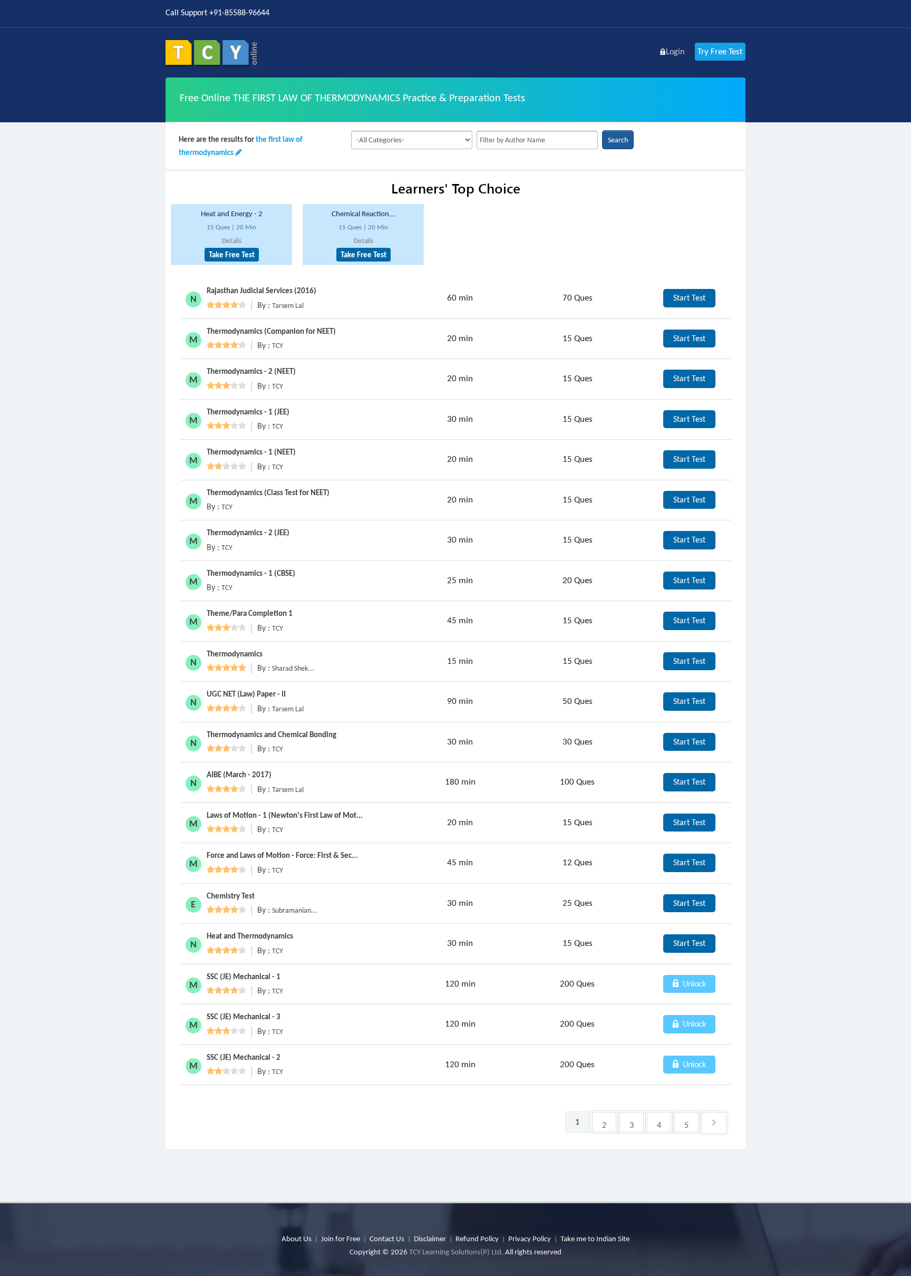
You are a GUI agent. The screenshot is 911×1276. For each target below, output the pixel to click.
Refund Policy (477, 1238)
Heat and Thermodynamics (250, 936)
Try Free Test (720, 51)
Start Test (689, 298)
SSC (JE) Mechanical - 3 (243, 1016)
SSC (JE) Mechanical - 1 (243, 976)
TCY (277, 345)
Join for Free (340, 1238)
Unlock (693, 984)
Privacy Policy (529, 1238)
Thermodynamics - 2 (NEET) (251, 371)
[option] (231, 235)
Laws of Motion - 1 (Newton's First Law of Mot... (285, 815)
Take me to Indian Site (594, 1238)
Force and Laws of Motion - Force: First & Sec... (282, 855)
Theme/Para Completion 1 (250, 613)
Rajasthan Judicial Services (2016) (261, 290)
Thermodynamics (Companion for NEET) (271, 331)
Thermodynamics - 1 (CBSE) (251, 573)
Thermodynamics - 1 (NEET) (251, 452)
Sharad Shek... (293, 668)
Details (231, 241)
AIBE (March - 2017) (239, 774)
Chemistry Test (231, 896)
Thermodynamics (235, 654)
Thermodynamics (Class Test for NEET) (268, 492)
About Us (297, 1238)
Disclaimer (430, 1238)
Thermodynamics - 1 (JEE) (248, 412)
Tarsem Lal (288, 305)
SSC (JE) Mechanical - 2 (243, 1057)
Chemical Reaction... (363, 213)
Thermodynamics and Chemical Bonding (271, 734)
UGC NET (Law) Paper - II (246, 694)
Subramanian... (294, 910)
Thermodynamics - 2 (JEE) (248, 532)
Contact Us (387, 1238)
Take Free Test (232, 254)
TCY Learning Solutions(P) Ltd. (456, 1251)
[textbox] (537, 140)
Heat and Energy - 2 (232, 213)
